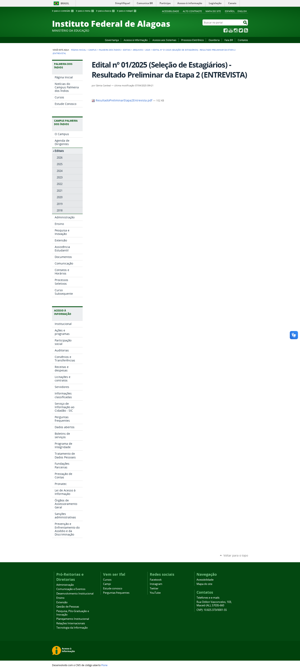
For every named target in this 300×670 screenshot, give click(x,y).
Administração (65, 585)
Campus (92, 49)
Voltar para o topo (235, 555)
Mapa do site (213, 11)
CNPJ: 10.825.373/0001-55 (212, 610)
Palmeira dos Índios (110, 49)
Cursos (107, 579)
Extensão (62, 602)
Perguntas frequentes (116, 592)
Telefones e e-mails (208, 597)
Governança (112, 40)
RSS (246, 30)
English (242, 11)
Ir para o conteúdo (62, 11)
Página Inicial (78, 49)
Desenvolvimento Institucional (74, 593)
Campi (107, 584)
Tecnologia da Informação (72, 627)
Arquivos (138, 49)
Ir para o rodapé (126, 11)
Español (230, 11)
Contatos (243, 40)
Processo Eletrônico (192, 40)
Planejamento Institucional (72, 619)
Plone (104, 665)
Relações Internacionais (70, 623)
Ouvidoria (214, 40)
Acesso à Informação (136, 40)
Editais (126, 49)
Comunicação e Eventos (70, 589)
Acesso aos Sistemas (164, 40)
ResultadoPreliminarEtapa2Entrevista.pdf (124, 100)
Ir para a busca (105, 11)
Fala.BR (228, 40)
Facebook (225, 30)
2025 (147, 49)
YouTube (231, 30)
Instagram (236, 30)
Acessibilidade (170, 11)
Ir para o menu (84, 11)
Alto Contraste (192, 11)
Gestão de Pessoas (67, 606)
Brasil (65, 3)
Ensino (60, 598)
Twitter (241, 30)
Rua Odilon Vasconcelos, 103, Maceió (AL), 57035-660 (214, 603)
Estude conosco (112, 588)
